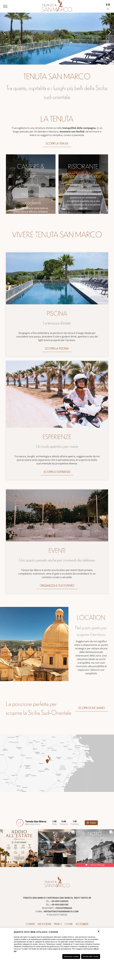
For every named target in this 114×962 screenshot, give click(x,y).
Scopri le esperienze (57, 471)
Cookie (69, 924)
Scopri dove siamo (91, 707)
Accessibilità (82, 924)
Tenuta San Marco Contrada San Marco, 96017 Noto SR (57, 897)
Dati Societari (44, 924)
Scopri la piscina (57, 348)
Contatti (30, 924)
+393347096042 (63, 908)
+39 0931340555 (59, 901)
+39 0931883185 (59, 904)
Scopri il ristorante (83, 216)
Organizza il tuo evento (57, 585)
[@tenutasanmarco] (20, 823)
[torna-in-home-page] (56, 882)
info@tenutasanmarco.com (61, 911)
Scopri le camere (31, 234)
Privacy (58, 924)
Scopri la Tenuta (57, 143)
